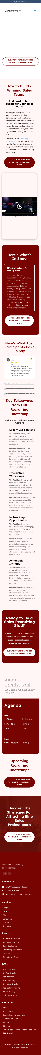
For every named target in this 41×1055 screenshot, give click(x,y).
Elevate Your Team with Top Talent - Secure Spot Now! (20, 61)
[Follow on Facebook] (5, 873)
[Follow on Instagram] (9, 873)
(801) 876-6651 (20, 2)
